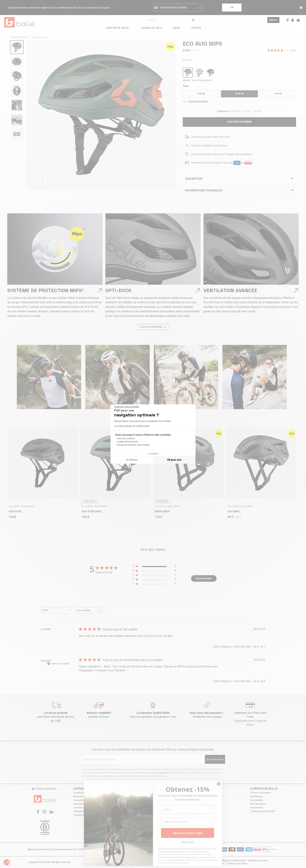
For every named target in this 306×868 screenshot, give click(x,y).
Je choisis (132, 459)
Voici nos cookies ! (126, 438)
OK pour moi (174, 459)
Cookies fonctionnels (127, 441)
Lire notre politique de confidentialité (132, 426)
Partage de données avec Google (133, 445)
